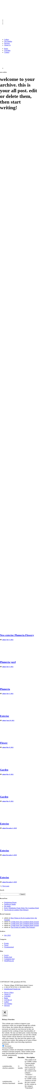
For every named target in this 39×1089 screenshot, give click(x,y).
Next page (5, 886)
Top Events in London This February (16, 910)
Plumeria (5, 689)
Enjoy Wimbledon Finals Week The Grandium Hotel (21, 908)
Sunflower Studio (10, 904)
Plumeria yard (8, 662)
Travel (6, 945)
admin (4, 639)
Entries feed (8, 957)
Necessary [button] (5, 1044)
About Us (7, 45)
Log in (6, 955)
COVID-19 (8, 1000)
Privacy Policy (9, 992)
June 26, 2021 (10, 720)
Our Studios (8, 41)
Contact (6, 52)
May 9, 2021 (10, 747)
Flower (4, 743)
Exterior (4, 716)
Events (6, 943)
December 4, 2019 (11, 828)
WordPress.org (9, 961)
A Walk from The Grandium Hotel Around (25, 922)
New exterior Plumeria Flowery (17, 635)
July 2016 (7, 935)
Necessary (8, 1046)
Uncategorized (9, 947)
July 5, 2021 (9, 639)
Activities (7, 50)
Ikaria (6, 48)
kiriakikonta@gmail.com (12, 989)
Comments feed (9, 959)
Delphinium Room (10, 902)
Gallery (6, 39)
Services (7, 43)
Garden (4, 769)
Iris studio (7, 906)
